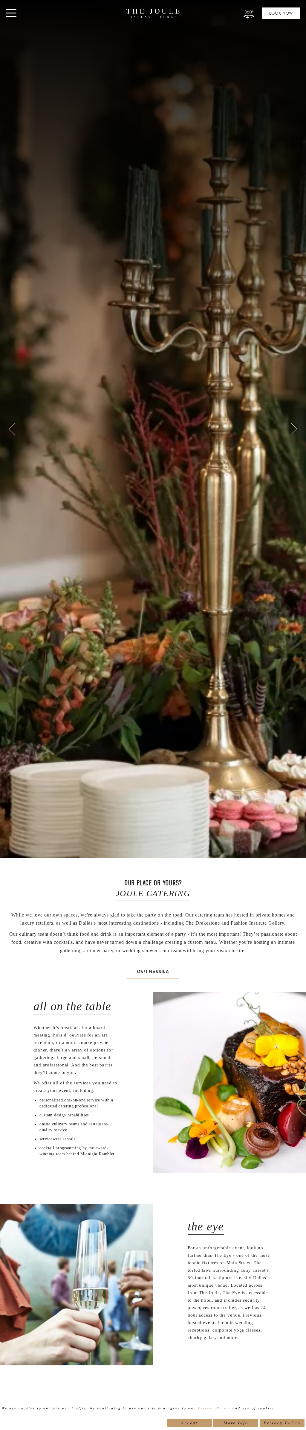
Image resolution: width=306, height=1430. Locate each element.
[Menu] (11, 14)
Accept (189, 1423)
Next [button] (295, 429)
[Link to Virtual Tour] (248, 13)
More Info (236, 1423)
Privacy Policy (214, 1408)
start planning (153, 971)
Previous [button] (10, 429)
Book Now (281, 13)
